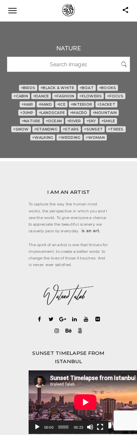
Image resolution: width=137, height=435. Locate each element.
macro (78, 112)
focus (115, 96)
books (107, 87)
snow (21, 129)
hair (27, 104)
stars (71, 129)
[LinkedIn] (74, 319)
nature (31, 121)
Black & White (57, 87)
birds (28, 87)
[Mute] (90, 427)
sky (91, 121)
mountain (105, 112)
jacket (106, 104)
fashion (64, 96)
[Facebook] (39, 319)
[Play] (37, 427)
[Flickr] (97, 319)
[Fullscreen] (100, 427)
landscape (52, 112)
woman (95, 137)
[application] (68, 402)
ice (61, 104)
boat (87, 87)
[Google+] (62, 319)
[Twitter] (51, 319)
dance (41, 96)
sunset (93, 129)
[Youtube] (86, 319)
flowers (90, 96)
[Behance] (68, 330)
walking (42, 137)
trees (116, 129)
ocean (54, 121)
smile (108, 121)
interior (81, 104)
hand (45, 104)
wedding (69, 137)
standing (46, 129)
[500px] (80, 330)
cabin (21, 96)
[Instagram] (57, 330)
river (74, 121)
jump (26, 112)
